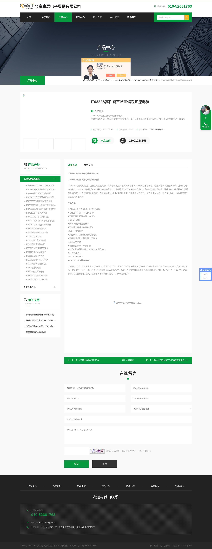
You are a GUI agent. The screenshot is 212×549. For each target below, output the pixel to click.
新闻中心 (80, 17)
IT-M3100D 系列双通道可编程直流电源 (41, 197)
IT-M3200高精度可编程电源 (37, 217)
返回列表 (130, 360)
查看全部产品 (30, 287)
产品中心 (63, 17)
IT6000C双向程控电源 (35, 256)
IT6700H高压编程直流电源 (37, 232)
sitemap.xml (186, 546)
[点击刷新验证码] (97, 451)
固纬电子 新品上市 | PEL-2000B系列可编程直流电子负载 (41, 320)
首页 (28, 17)
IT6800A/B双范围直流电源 (37, 275)
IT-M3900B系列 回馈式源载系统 (39, 201)
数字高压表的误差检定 (36, 332)
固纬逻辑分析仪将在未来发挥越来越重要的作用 (41, 315)
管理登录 (175, 546)
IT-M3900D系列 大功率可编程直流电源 (41, 205)
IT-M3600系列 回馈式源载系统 (38, 225)
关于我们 (45, 17)
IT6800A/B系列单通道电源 (37, 279)
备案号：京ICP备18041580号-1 (83, 546)
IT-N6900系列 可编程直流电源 (38, 193)
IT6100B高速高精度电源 (36, 240)
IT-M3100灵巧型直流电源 (36, 213)
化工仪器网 (165, 546)
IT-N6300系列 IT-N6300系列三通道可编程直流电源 (41, 185)
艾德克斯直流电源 (122, 80)
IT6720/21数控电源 (34, 236)
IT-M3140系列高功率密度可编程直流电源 (41, 189)
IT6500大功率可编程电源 (36, 264)
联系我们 (131, 17)
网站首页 (32, 486)
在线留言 (114, 17)
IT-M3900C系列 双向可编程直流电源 (41, 209)
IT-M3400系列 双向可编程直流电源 (40, 221)
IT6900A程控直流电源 (35, 272)
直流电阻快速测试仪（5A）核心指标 (41, 326)
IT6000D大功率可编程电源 (37, 260)
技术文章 (97, 17)
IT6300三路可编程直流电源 (145, 80)
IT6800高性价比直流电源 (36, 229)
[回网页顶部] (206, 118)
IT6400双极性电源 (33, 268)
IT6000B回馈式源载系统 (36, 252)
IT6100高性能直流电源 (35, 244)
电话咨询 (205, 127)
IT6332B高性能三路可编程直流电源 (169, 360)
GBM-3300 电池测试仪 (89, 360)
